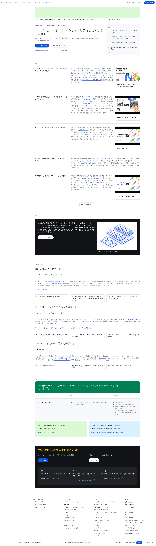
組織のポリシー (83, 130)
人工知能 (66, 512)
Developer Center (129, 515)
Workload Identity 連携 (58, 284)
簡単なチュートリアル (40, 50)
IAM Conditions (96, 322)
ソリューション (22, 2)
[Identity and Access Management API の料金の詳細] (107, 432)
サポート (134, 2)
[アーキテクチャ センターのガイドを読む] (84, 480)
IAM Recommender (89, 320)
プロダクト (31, 2)
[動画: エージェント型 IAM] (60, 45)
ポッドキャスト (129, 512)
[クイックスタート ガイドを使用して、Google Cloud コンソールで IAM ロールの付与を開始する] (63, 328)
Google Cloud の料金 (38, 502)
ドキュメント (126, 2)
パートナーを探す (129, 504)
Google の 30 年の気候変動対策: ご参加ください (79, 542)
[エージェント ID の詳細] (41, 290)
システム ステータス (99, 533)
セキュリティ (67, 515)
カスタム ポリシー (100, 132)
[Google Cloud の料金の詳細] (46, 432)
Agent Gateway (115, 356)
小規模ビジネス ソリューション (72, 525)
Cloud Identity (101, 68)
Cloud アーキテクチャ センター (102, 520)
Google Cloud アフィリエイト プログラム (104, 502)
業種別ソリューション (69, 520)
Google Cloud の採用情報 (131, 530)
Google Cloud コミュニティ (132, 533)
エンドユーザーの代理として (91, 80)
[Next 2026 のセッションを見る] (50, 478)
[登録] (139, 543)
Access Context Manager (90, 178)
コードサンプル (98, 517)
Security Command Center (62, 360)
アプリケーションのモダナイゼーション (74, 507)
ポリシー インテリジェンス (97, 104)
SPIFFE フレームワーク (64, 282)
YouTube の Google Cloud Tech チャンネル (136, 522)
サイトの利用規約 (24, 542)
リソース (41, 2)
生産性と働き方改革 (69, 517)
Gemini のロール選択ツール (91, 99)
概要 (16, 2)
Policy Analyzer (84, 106)
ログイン (140, 2)
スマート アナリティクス (70, 509)
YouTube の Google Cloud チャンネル (134, 520)
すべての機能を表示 (87, 204)
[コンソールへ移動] (42, 45)
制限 (73, 168)
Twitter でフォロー (130, 525)
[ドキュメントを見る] (46, 237)
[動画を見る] (43, 460)
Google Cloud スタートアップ (101, 530)
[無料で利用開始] (149, 3)
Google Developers (99, 528)
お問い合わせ (48, 2)
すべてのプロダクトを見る (39, 507)
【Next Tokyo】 (40, 19)
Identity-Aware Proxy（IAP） (99, 183)
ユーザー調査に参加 (130, 528)
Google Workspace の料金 (39, 504)
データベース (67, 504)
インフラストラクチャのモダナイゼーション (75, 502)
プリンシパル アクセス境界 (110, 158)
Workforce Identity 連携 (82, 73)
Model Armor (102, 358)
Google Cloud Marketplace (101, 509)
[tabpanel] (87, 292)
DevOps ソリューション (70, 522)
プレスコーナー (129, 517)
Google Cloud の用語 (36, 542)
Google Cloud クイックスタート (102, 507)
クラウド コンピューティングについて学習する (106, 512)
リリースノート (98, 535)
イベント (127, 509)
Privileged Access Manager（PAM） (90, 163)
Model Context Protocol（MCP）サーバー (67, 356)
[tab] (50, 275)
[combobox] (149, 542)
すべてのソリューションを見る (71, 528)
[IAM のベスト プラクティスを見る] (114, 478)
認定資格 (96, 525)
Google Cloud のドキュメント (101, 504)
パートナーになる (129, 507)
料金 (36, 2)
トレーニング (97, 522)
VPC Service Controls (78, 185)
